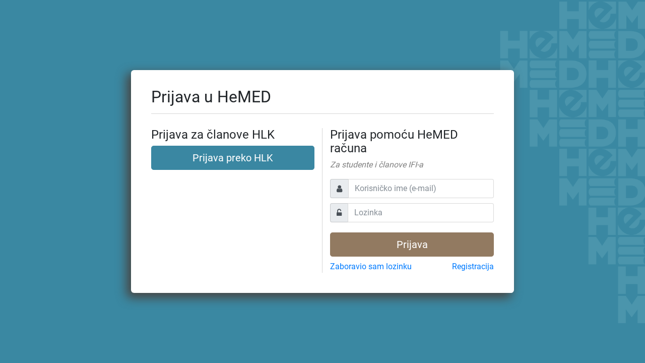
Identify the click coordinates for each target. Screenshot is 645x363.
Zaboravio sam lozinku (371, 266)
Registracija (473, 266)
